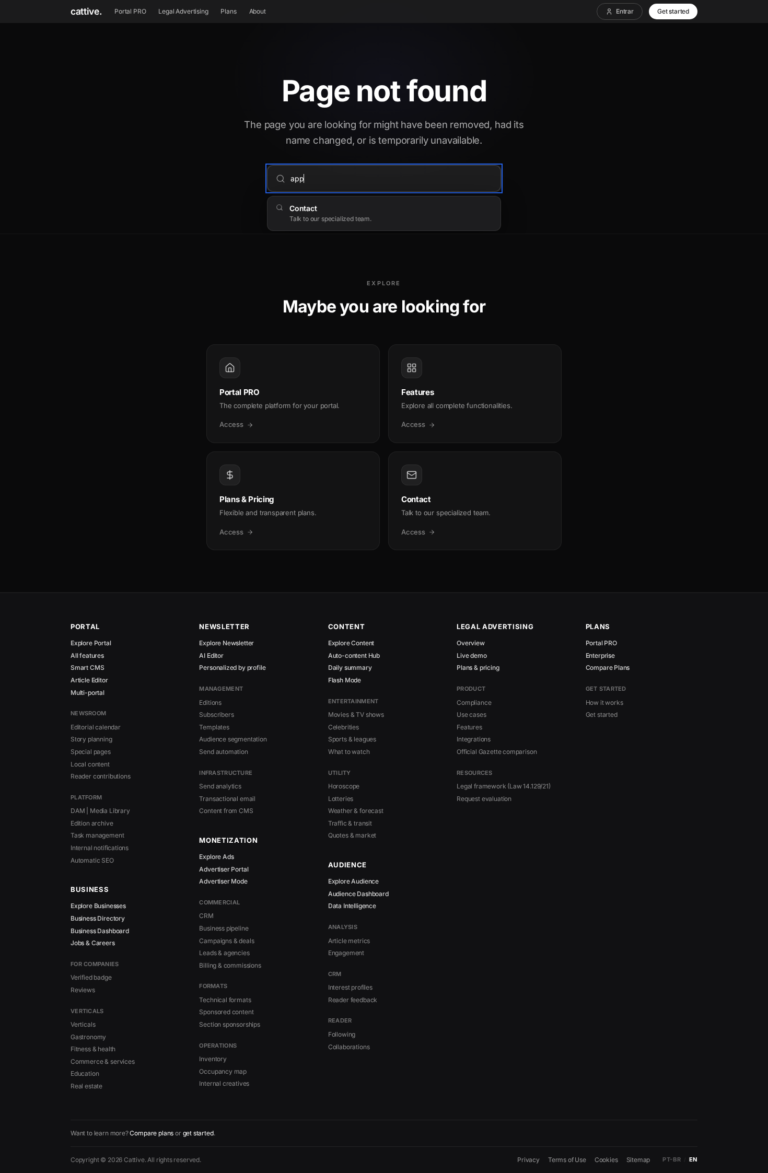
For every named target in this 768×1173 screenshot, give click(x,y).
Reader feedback (352, 1000)
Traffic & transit (350, 823)
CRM (206, 916)
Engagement (346, 953)
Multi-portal (87, 692)
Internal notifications (100, 848)
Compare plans (151, 1133)
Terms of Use (567, 1160)
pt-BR (671, 1159)
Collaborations (349, 1047)
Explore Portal (91, 643)
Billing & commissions (230, 965)
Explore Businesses (98, 906)
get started (198, 1133)
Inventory (212, 1059)
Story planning (91, 739)
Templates (214, 727)
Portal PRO (130, 11)
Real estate (86, 1086)
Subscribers (216, 714)
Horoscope (343, 786)
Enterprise (600, 655)
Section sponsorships (229, 1024)
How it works (604, 702)
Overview (471, 643)
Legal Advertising (183, 11)
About (257, 11)
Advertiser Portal (223, 869)
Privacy (528, 1160)
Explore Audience (353, 881)
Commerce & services (103, 1061)
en (693, 1159)
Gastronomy (88, 1037)
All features (87, 655)
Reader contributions (100, 776)
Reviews (83, 990)
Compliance (474, 702)
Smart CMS (87, 667)
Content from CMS (226, 811)
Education (85, 1073)
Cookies (606, 1160)
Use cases (471, 714)
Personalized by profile (232, 667)
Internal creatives (224, 1083)
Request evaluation (484, 799)
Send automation (223, 752)
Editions (210, 702)
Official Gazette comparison (497, 752)
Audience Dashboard (358, 894)
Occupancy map (223, 1071)
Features (469, 727)
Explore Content (351, 643)
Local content (90, 764)
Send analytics (220, 786)
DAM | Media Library (100, 811)
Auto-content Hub (354, 655)
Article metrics (349, 941)
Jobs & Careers (93, 943)
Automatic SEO (92, 860)
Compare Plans (608, 667)
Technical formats (225, 1000)
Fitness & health (93, 1049)
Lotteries (340, 799)
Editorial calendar (96, 727)
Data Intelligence (352, 906)
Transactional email (227, 799)
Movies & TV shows (356, 714)
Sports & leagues (352, 739)
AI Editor (211, 655)
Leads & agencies (224, 953)
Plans (228, 11)
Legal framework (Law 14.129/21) (504, 786)
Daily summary (350, 667)
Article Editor (89, 680)
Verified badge (91, 977)
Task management (97, 835)
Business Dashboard (100, 931)
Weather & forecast (355, 811)
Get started (673, 11)
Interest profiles (350, 987)
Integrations (474, 739)
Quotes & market (352, 835)
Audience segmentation (232, 739)
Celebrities (343, 727)
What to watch (349, 752)
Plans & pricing (478, 667)
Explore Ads (216, 857)
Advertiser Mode (223, 881)
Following (341, 1034)
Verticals (83, 1024)
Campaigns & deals (226, 941)
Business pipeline (223, 928)
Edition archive (92, 823)
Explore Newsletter (226, 643)
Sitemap (638, 1160)
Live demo (471, 655)
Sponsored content (226, 1012)
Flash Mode (344, 680)
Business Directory (98, 918)
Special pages (91, 752)
